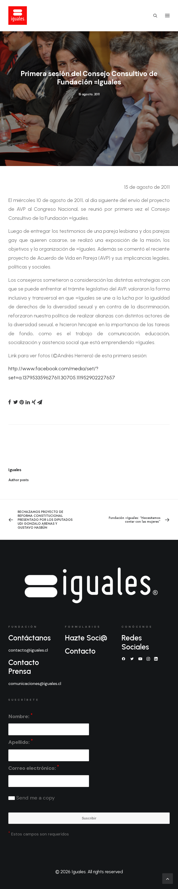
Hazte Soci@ (86, 637)
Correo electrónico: (33, 767)
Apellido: (20, 741)
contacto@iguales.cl (28, 650)
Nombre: (20, 716)
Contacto (80, 651)
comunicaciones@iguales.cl (34, 683)
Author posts (19, 480)
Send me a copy (35, 797)
